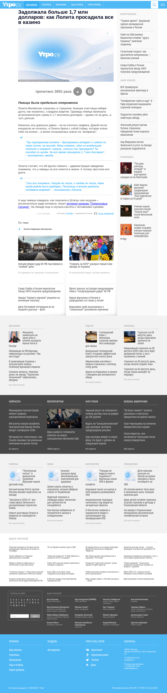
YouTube (69, 213)
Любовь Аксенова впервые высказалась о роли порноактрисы (102, 573)
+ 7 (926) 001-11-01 (132, 666)
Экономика (61, 4)
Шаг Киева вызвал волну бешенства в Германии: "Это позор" (101, 557)
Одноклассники (99, 655)
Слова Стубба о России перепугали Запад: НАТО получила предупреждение (39, 290)
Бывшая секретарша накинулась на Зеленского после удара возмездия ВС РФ (26, 580)
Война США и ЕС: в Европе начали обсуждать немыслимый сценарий (138, 573)
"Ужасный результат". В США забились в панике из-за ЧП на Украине (63, 557)
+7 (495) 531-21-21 (132, 658)
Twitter (95, 660)
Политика (46, 4)
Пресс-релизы (94, 4)
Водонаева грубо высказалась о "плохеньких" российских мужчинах (88, 308)
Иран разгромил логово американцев (139, 579)
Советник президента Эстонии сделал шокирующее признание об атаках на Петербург (24, 549)
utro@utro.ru (129, 660)
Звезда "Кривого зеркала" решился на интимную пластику (39, 299)
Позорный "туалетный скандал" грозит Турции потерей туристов (101, 564)
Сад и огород (77, 4)
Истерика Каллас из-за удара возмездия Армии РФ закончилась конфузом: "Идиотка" (102, 549)
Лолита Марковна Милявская (38, 229)
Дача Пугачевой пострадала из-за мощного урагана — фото (36, 308)
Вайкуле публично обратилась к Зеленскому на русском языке (22, 564)
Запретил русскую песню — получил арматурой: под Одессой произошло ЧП (139, 548)
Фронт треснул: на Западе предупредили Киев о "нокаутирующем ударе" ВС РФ (91, 290)
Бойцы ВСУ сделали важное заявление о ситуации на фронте (63, 564)
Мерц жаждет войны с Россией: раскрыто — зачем (102, 580)
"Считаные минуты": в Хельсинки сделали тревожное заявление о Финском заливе (26, 573)
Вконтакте (96, 650)
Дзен (93, 665)
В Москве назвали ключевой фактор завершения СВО (61, 580)
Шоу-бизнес (31, 4)
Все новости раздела (17, 385)
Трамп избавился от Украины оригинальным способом (21, 557)
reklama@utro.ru (131, 668)
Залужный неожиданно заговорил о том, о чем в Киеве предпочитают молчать (141, 557)
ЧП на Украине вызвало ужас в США (61, 547)
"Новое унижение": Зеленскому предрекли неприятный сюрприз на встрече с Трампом (138, 565)
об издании (53, 650)
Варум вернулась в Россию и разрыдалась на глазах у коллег (86, 299)
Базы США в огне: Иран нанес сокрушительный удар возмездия (60, 573)
